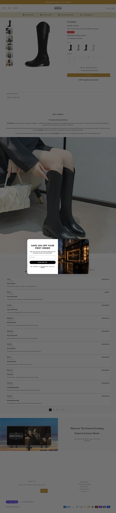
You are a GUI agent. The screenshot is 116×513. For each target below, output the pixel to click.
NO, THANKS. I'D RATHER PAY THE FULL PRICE (43, 267)
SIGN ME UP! (42, 262)
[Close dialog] (87, 241)
